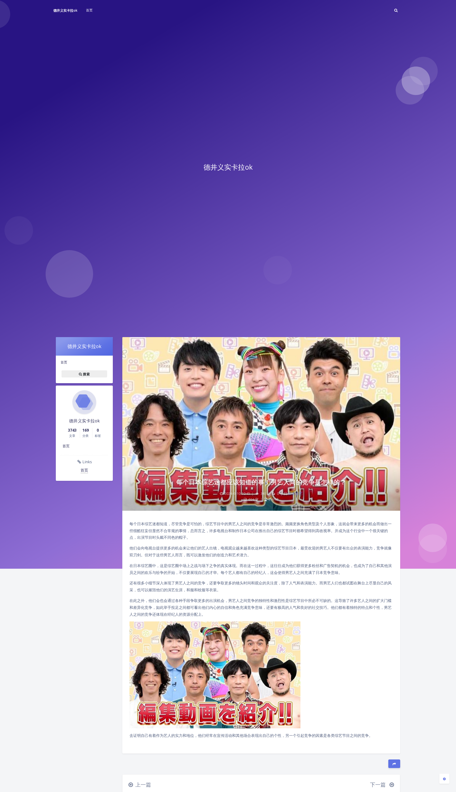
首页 (64, 362)
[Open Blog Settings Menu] (444, 779)
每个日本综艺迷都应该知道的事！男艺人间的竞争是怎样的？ (261, 482)
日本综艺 (295, 493)
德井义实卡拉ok (65, 10)
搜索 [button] (86, 374)
